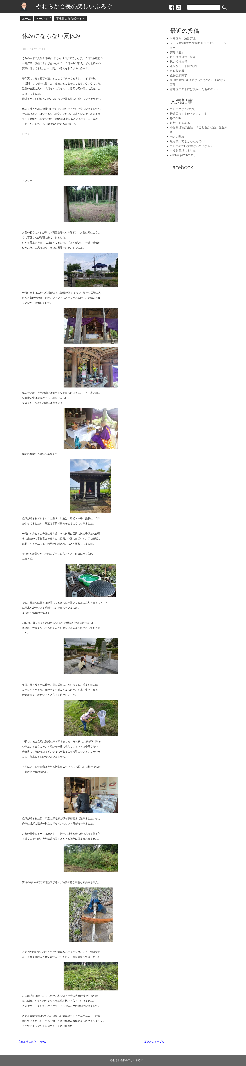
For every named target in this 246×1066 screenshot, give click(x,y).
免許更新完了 (178, 75)
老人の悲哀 (177, 136)
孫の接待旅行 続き (183, 56)
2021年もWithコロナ (183, 155)
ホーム (26, 18)
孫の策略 (175, 118)
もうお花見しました (183, 150)
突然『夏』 (177, 52)
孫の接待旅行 (178, 61)
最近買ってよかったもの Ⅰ (187, 141)
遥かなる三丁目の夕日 (184, 66)
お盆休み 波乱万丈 (184, 38)
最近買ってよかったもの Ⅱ (188, 113)
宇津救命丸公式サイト (70, 18)
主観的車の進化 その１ (32, 1041)
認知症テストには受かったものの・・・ (196, 89)
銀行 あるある (180, 122)
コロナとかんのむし (183, 109)
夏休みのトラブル (154, 1041)
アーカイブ (43, 18)
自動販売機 (177, 70)
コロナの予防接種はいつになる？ (191, 145)
